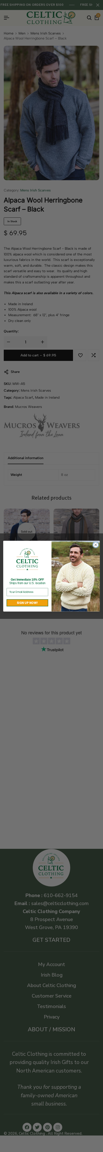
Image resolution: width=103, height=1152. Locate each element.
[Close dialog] (95, 545)
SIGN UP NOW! (27, 603)
